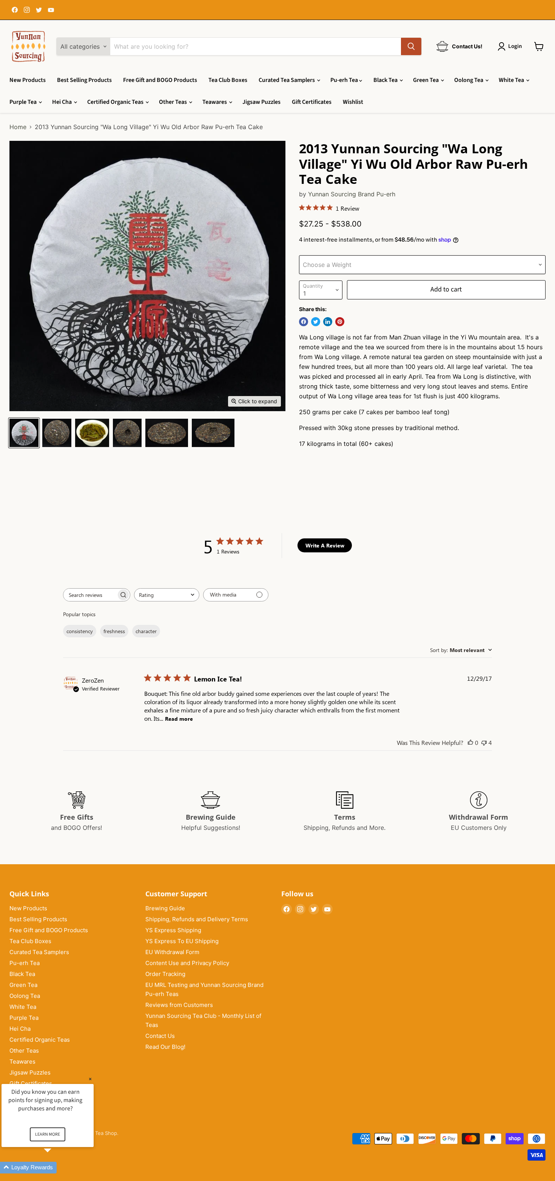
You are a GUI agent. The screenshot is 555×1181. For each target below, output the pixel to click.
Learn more (47, 1134)
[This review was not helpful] (484, 742)
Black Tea (386, 80)
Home (17, 126)
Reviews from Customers (179, 1004)
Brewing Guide (165, 908)
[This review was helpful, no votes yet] (470, 742)
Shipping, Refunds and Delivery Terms (196, 919)
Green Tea (426, 80)
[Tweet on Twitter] (315, 321)
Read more (179, 718)
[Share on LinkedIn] (327, 321)
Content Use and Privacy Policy (187, 963)
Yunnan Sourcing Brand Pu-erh (351, 194)
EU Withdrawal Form (172, 952)
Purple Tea (23, 102)
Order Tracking (165, 973)
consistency (79, 631)
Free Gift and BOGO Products (160, 80)
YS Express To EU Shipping (182, 941)
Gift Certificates (311, 102)
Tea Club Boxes (227, 80)
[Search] (411, 46)
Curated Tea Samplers (287, 80)
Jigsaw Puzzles (261, 102)
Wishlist (353, 102)
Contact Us (160, 1035)
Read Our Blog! (165, 1046)
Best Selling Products (84, 80)
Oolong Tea (469, 80)
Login (515, 46)
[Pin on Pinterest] (339, 321)
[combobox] (166, 594)
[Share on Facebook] (303, 321)
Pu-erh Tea (344, 80)
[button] (56, 1167)
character (146, 631)
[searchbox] (89, 595)
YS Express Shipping (173, 930)
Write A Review (324, 545)
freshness (114, 631)
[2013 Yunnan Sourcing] (24, 433)
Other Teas (173, 102)
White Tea (512, 80)
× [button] (90, 1078)
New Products (27, 80)
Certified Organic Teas (116, 102)
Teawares (215, 102)
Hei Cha (62, 102)
